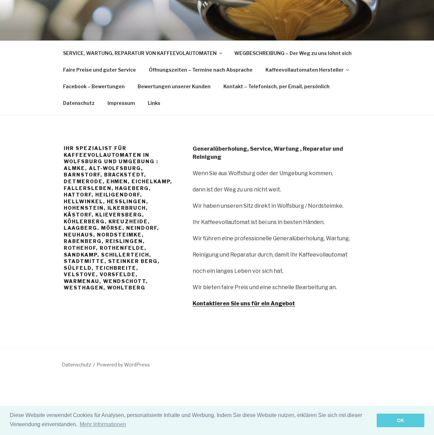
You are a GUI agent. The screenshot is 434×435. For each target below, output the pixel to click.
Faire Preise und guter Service (99, 70)
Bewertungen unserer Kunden (174, 86)
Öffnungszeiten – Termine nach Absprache (201, 70)
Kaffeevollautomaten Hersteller (304, 70)
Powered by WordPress (123, 364)
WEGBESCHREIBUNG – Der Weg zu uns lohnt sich (293, 53)
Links (154, 103)
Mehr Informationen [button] (103, 424)
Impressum (121, 103)
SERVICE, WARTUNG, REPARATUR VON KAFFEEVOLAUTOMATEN (140, 53)
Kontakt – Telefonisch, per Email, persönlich (276, 86)
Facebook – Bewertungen (94, 86)
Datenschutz (79, 103)
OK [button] (400, 420)
